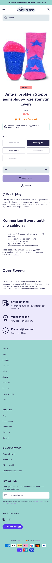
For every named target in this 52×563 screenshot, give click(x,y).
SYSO (39, 540)
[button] (48, 10)
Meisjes (6, 360)
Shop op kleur (8, 394)
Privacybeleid (8, 465)
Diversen (6, 383)
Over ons (6, 432)
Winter (5, 371)
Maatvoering (8, 421)
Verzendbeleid (9, 454)
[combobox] (26, 18)
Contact (6, 438)
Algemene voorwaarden (12, 471)
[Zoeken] (5, 18)
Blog (4, 415)
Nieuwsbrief (7, 427)
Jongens (6, 366)
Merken (6, 388)
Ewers (16, 255)
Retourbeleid (8, 460)
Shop (5, 354)
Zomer (5, 377)
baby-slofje (21, 540)
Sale (4, 400)
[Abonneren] (46, 495)
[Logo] (26, 9)
